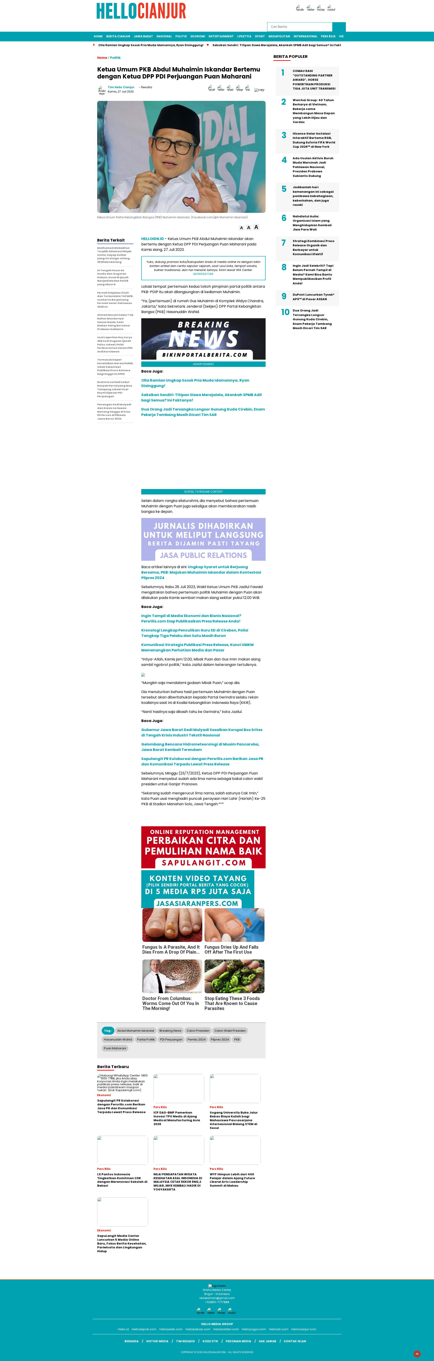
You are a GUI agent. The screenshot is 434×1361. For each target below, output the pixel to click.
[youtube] (332, 9)
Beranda (132, 1341)
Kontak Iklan (295, 1341)
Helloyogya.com (254, 1329)
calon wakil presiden (230, 1030)
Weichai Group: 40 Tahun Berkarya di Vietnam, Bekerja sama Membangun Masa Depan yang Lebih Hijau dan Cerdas (314, 111)
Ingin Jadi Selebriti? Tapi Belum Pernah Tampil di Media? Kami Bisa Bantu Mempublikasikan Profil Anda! (313, 274)
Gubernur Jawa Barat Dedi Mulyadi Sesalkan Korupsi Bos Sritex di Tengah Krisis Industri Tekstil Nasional (201, 732)
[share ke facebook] (212, 89)
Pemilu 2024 (197, 1039)
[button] (241, 227)
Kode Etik (210, 1341)
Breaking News (171, 1030)
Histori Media (157, 1341)
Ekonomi (198, 36)
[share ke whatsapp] (231, 89)
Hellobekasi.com (198, 1329)
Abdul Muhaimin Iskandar (135, 1030)
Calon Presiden (198, 1030)
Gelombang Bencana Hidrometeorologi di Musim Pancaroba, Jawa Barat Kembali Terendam (200, 747)
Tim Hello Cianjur (121, 87)
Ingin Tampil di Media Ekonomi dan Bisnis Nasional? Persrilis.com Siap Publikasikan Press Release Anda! (191, 618)
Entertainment (221, 36)
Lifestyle (244, 36)
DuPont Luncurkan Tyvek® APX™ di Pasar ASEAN (314, 296)
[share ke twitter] (222, 89)
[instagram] (321, 9)
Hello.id (123, 1329)
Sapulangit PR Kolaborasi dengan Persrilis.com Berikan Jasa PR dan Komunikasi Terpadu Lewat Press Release (202, 761)
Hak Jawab (267, 1341)
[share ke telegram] (240, 89)
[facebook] (301, 9)
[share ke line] (250, 89)
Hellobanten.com (226, 1329)
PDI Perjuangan (171, 1039)
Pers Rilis (328, 36)
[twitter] (311, 9)
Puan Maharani (115, 1048)
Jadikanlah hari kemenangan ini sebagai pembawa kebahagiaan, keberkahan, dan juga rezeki (313, 196)
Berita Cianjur (118, 36)
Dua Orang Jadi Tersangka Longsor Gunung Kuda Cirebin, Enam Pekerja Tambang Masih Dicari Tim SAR (203, 412)
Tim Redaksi (185, 1341)
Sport (260, 36)
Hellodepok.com (144, 1329)
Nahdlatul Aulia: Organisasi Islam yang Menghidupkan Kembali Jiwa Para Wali (312, 223)
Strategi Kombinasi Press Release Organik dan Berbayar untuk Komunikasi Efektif (314, 248)
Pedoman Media (238, 1341)
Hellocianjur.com (303, 1329)
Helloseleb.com (171, 1329)
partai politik (146, 1039)
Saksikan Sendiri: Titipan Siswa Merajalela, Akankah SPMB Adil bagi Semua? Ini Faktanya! (281, 45)
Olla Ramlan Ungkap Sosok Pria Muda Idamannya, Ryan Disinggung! (150, 45)
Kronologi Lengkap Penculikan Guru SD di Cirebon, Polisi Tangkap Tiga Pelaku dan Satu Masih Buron (194, 633)
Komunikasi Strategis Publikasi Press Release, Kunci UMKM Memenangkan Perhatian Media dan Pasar (197, 647)
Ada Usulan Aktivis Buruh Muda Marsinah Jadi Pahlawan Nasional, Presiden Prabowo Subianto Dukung (313, 167)
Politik (181, 36)
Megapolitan (279, 36)
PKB (237, 1039)
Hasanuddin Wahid (118, 1039)
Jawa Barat (143, 36)
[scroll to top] (417, 1354)
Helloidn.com (278, 1329)
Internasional (305, 36)
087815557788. (203, 274)
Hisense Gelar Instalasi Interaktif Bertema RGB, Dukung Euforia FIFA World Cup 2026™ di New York (314, 140)
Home (98, 36)
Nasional (164, 36)
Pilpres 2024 (220, 1039)
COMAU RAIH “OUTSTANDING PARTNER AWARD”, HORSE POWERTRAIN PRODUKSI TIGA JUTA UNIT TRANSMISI (314, 80)
